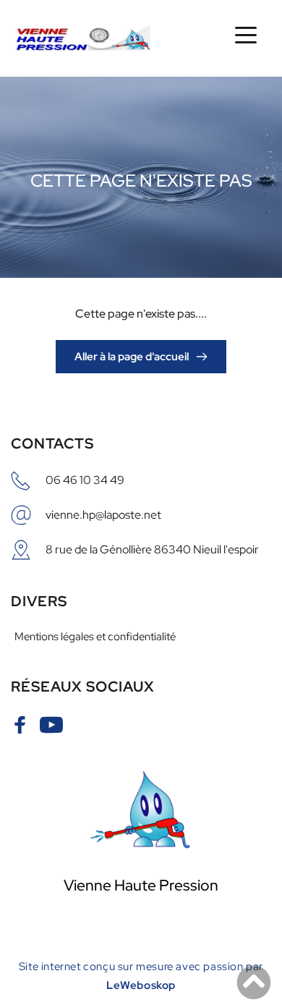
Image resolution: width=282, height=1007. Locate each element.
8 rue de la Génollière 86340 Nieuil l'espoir (152, 549)
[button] (246, 35)
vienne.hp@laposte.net (103, 514)
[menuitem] (141, 636)
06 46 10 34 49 (85, 480)
